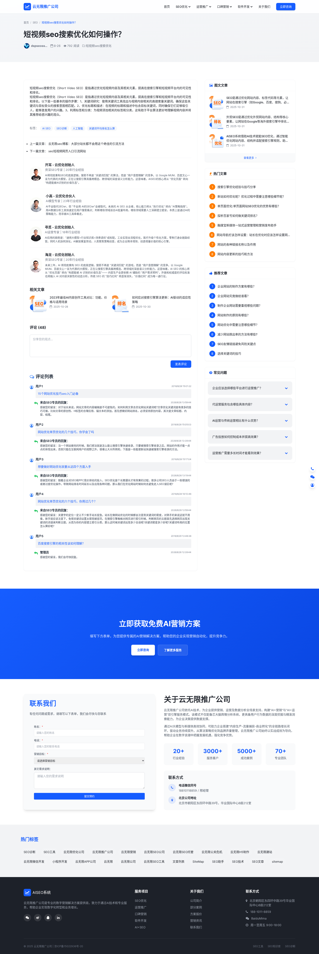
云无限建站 (264, 852)
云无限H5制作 (239, 852)
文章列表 (178, 861)
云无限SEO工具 (154, 861)
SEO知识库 (274, 946)
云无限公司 (128, 861)
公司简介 (196, 901)
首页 (167, 6)
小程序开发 (59, 861)
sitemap (277, 861)
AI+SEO (140, 927)
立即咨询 (286, 6)
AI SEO (46, 128)
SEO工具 (49, 852)
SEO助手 (218, 861)
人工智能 (78, 128)
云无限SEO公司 (154, 852)
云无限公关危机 (212, 852)
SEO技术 (238, 861)
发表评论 (181, 364)
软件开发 (244, 6)
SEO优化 (182, 6)
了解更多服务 (173, 650)
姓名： (38, 726)
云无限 (108, 861)
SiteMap (198, 861)
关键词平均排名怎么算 (102, 128)
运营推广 (202, 6)
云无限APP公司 (85, 861)
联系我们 (196, 927)
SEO (35, 22)
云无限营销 (128, 852)
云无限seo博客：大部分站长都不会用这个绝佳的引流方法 (86, 144)
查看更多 (249, 157)
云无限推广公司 (102, 852)
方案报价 (196, 914)
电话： (38, 740)
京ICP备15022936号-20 (68, 946)
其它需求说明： (43, 768)
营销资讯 (196, 920)
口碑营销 (223, 6)
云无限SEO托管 (183, 852)
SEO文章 (258, 861)
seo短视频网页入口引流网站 (67, 151)
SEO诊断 (61, 128)
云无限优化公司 (74, 852)
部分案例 (196, 907)
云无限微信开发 (34, 861)
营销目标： (41, 753)
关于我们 (264, 6)
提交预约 (89, 796)
